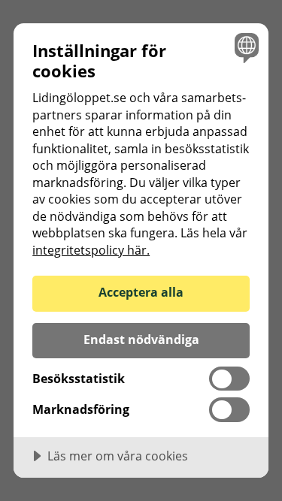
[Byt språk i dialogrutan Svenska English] (244, 47)
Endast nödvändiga (141, 339)
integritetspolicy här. (91, 250)
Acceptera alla (141, 292)
